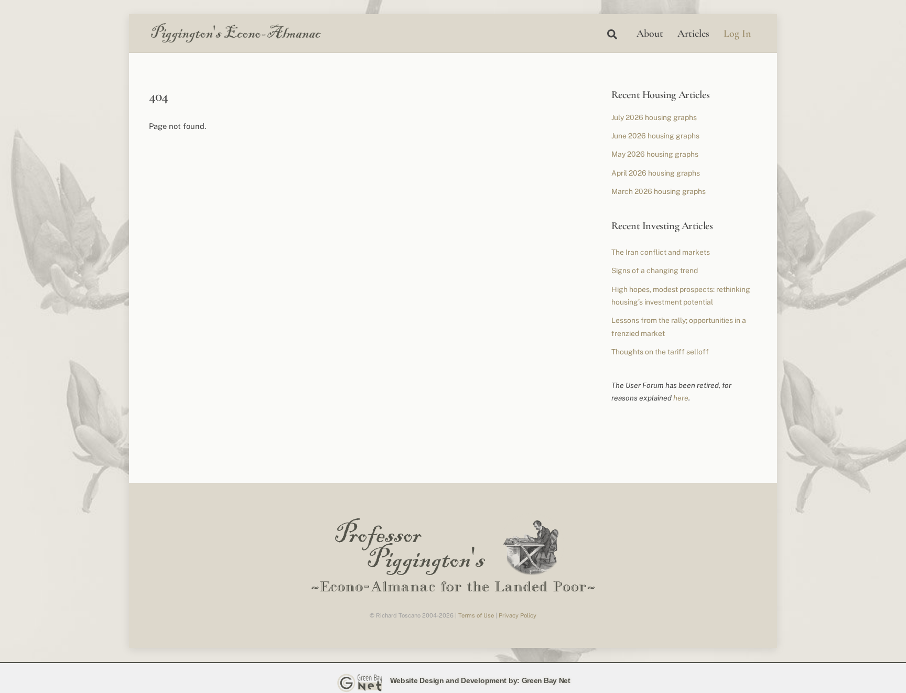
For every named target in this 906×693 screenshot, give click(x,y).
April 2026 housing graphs (655, 173)
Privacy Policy (517, 615)
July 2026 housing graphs (654, 117)
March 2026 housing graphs (658, 191)
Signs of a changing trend (654, 270)
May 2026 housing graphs (654, 154)
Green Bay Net (546, 680)
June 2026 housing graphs (655, 136)
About (650, 33)
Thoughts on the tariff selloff (660, 352)
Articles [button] (693, 33)
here (680, 398)
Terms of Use (476, 615)
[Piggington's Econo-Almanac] (235, 40)
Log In (737, 33)
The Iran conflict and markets (660, 252)
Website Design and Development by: (455, 680)
